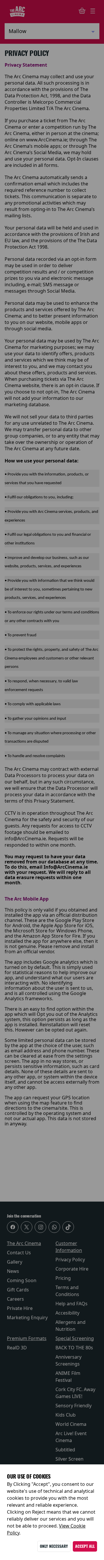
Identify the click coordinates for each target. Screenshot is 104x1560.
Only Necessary (54, 1546)
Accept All (85, 1546)
